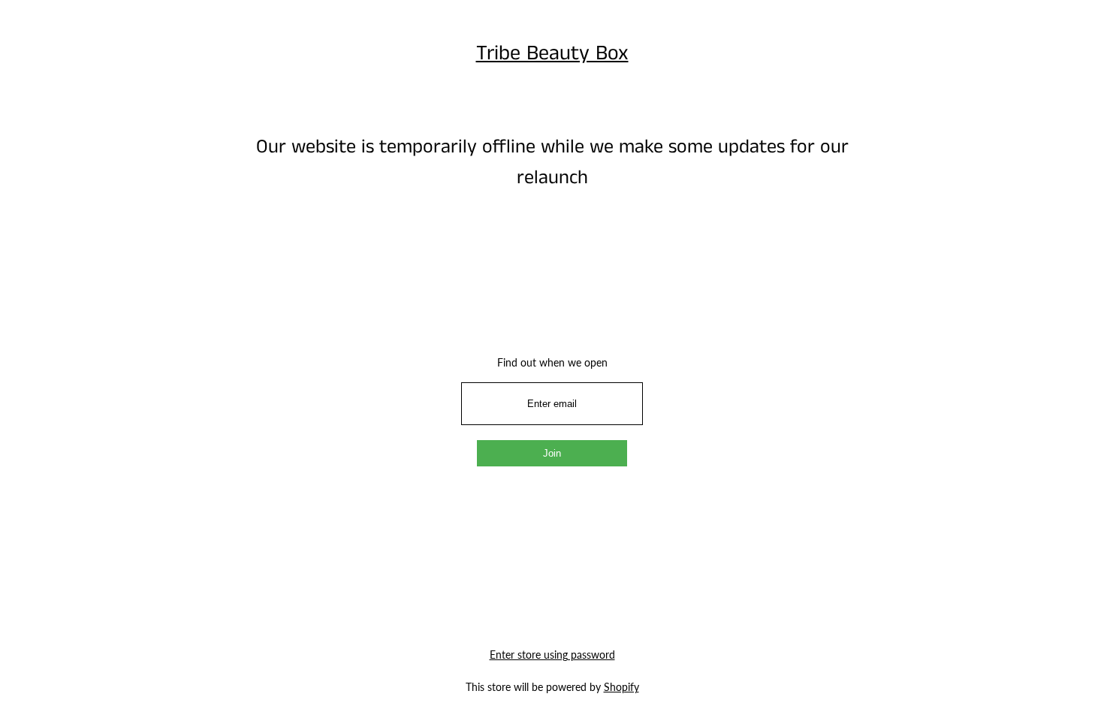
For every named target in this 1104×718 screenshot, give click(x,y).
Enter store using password (552, 654)
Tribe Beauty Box (552, 53)
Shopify (621, 686)
